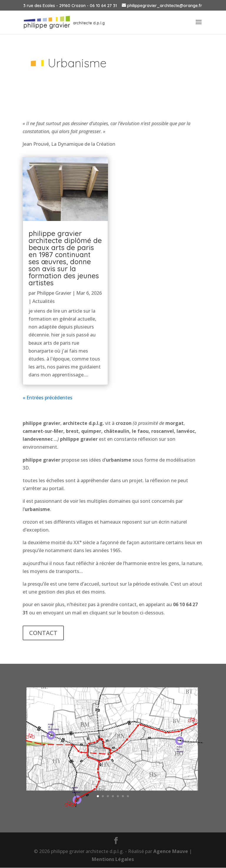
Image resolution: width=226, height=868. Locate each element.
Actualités (43, 301)
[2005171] (113, 807)
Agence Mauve (170, 851)
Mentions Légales (113, 859)
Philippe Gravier (54, 293)
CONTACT (43, 633)
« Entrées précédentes (47, 397)
